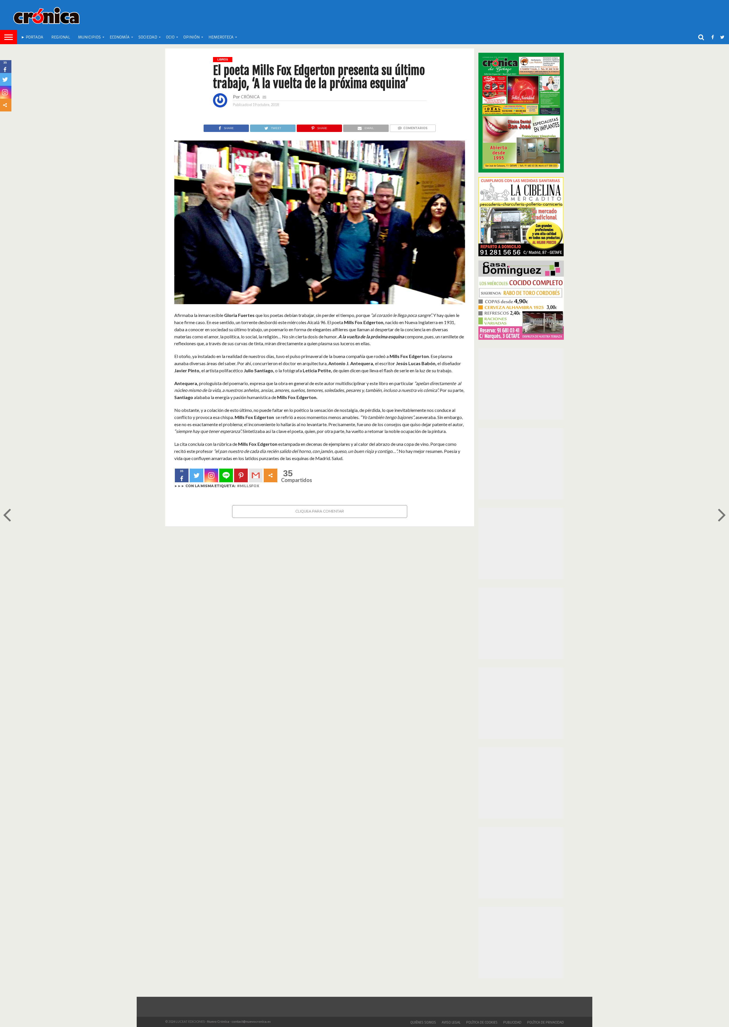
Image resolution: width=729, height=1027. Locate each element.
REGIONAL (60, 37)
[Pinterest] (241, 475)
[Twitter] (196, 475)
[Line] (226, 475)
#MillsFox (248, 486)
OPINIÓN (191, 37)
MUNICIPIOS (89, 37)
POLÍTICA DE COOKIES (481, 1022)
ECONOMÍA (120, 37)
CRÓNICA (250, 96)
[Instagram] (211, 475)
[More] (270, 475)
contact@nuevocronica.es (251, 1021)
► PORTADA (32, 37)
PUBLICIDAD (512, 1022)
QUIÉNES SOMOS (423, 1022)
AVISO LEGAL (451, 1022)
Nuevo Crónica (218, 1021)
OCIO (170, 37)
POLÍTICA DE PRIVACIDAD (545, 1022)
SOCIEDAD (147, 37)
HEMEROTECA (221, 37)
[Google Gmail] (256, 475)
